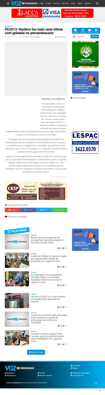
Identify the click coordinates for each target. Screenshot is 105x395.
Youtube (89, 32)
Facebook (75, 32)
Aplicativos (10, 373)
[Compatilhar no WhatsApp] (66, 248)
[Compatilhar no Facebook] (61, 248)
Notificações (11, 375)
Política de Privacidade (80, 373)
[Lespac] (85, 142)
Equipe (74, 368)
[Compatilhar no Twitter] (63, 248)
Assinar (94, 36)
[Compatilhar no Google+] (58, 248)
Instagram (83, 32)
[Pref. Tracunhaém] (85, 54)
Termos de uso (77, 375)
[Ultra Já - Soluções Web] (96, 383)
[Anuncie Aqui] (85, 82)
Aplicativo (96, 32)
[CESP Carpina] (36, 191)
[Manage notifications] (100, 390)
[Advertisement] (21, 112)
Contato (42, 373)
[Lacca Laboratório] (52, 13)
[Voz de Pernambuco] (24, 3)
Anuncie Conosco (45, 375)
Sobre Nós (76, 366)
